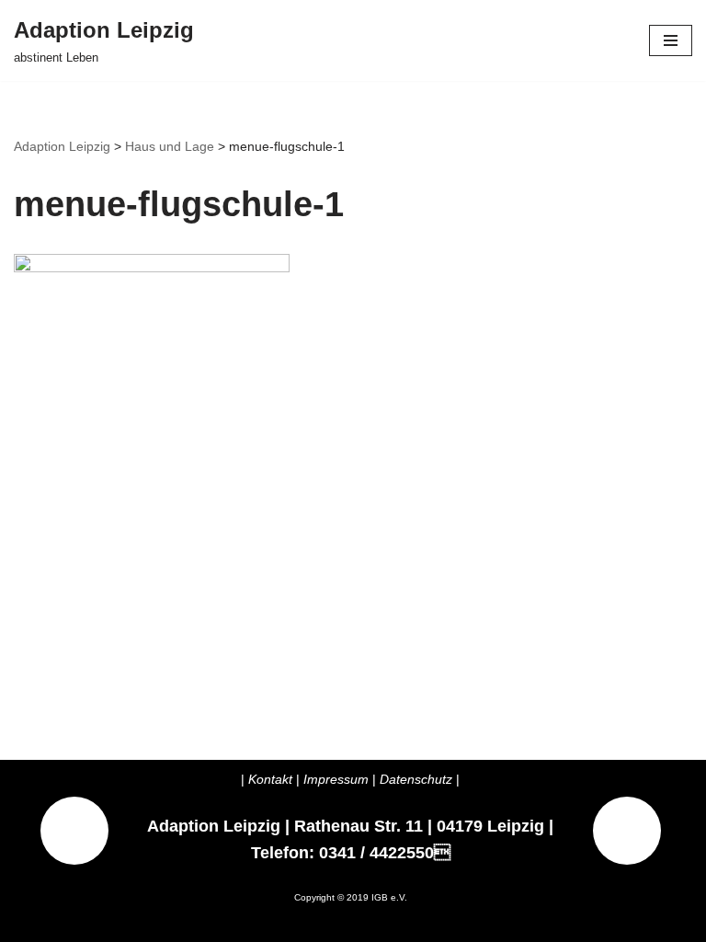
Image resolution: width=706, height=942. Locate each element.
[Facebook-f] (627, 831)
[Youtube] (74, 831)
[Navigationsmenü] (670, 40)
